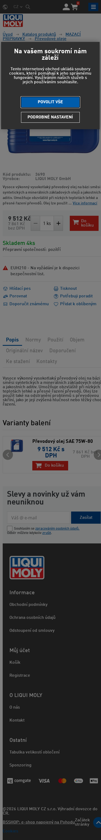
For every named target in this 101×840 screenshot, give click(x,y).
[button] (50, 102)
